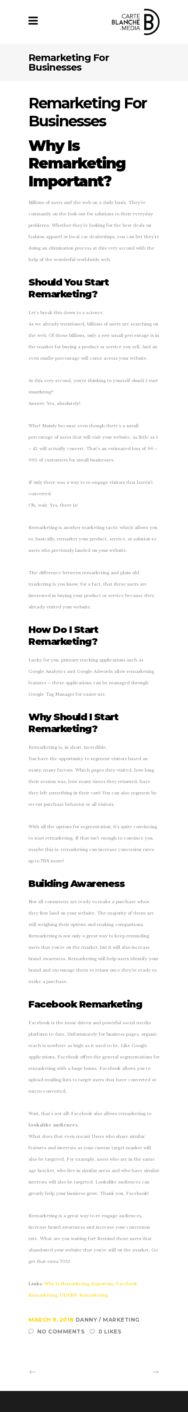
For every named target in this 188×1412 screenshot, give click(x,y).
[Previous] (52, 1372)
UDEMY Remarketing (84, 1295)
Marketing (121, 1319)
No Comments (60, 1331)
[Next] (136, 1372)
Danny (87, 1319)
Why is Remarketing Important (78, 1284)
